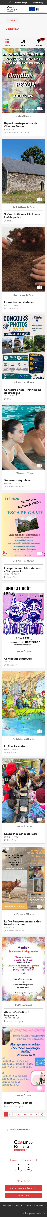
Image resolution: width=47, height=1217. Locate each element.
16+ (25, 1114)
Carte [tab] (22, 45)
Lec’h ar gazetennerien (32, 1213)
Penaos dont (24, 1195)
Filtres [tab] (39, 45)
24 (31, 1114)
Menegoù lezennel (11, 1205)
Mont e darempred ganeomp (23, 1188)
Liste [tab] (7, 45)
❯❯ (41, 1114)
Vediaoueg (38, 2)
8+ (19, 1114)
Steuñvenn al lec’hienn (33, 1205)
